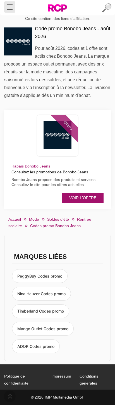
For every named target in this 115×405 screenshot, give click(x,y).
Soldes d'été (58, 219)
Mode (34, 219)
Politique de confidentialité (16, 379)
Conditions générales (89, 379)
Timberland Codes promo (40, 311)
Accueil (14, 219)
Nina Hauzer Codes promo (41, 293)
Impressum (61, 376)
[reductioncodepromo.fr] (57, 7)
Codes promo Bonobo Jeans (55, 226)
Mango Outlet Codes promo (42, 328)
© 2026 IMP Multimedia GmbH (58, 397)
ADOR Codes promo (35, 346)
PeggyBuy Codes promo (39, 276)
